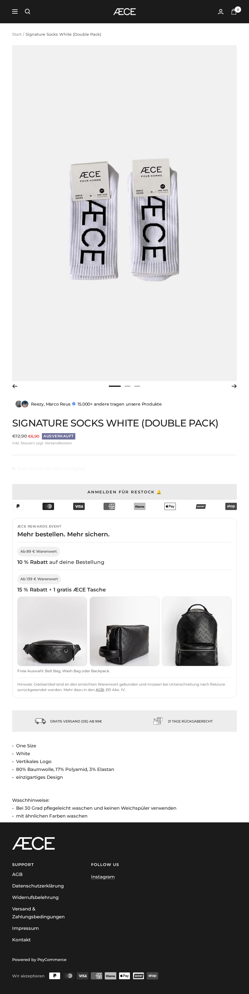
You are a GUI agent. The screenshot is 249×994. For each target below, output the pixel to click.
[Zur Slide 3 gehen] (137, 386)
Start (17, 34)
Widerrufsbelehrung (35, 897)
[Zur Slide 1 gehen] (115, 386)
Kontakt (21, 940)
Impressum (25, 928)
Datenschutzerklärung (38, 886)
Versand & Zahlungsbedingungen (38, 913)
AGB (100, 689)
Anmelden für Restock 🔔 (124, 491)
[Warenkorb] (234, 12)
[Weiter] (234, 386)
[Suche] (27, 11)
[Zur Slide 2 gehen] (127, 386)
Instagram (103, 877)
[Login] (220, 11)
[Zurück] (14, 386)
